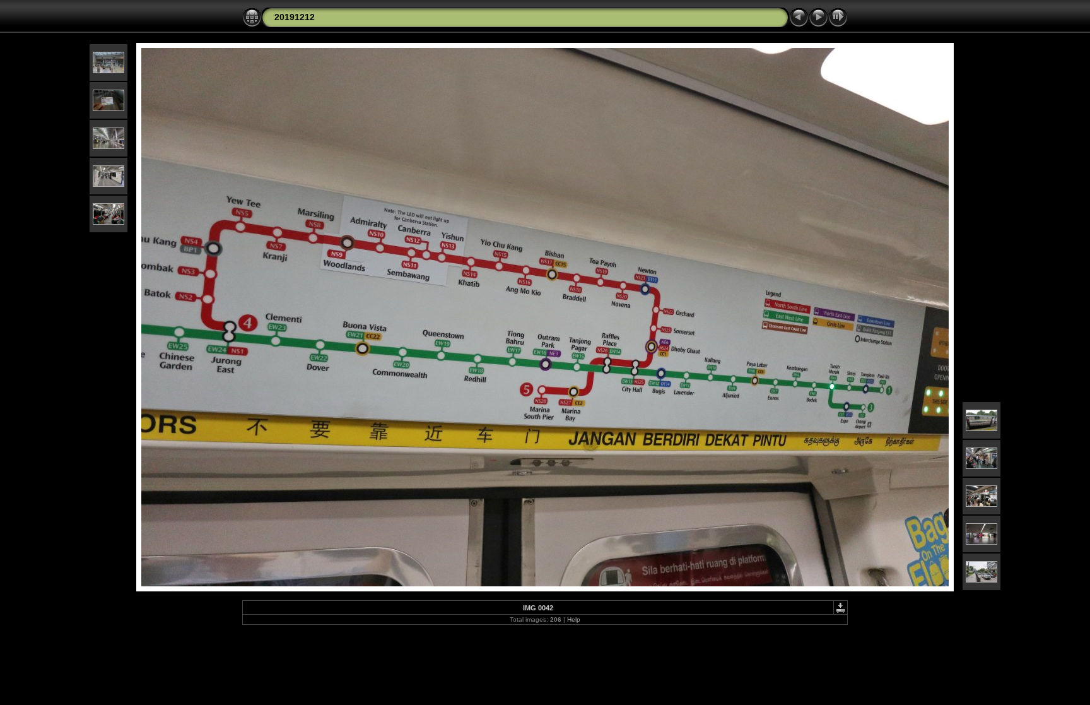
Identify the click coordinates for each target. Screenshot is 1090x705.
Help (573, 619)
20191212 (294, 17)
